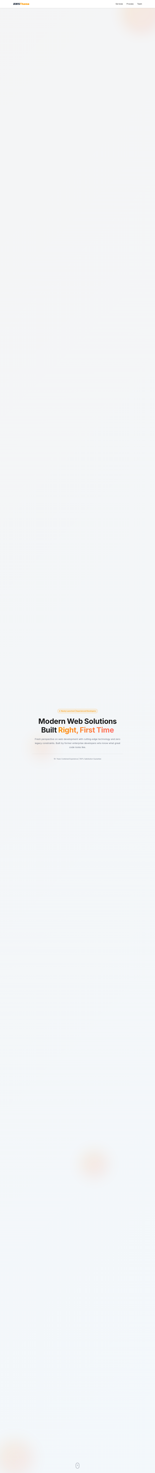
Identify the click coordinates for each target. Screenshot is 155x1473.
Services (119, 4)
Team (139, 4)
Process (130, 4)
